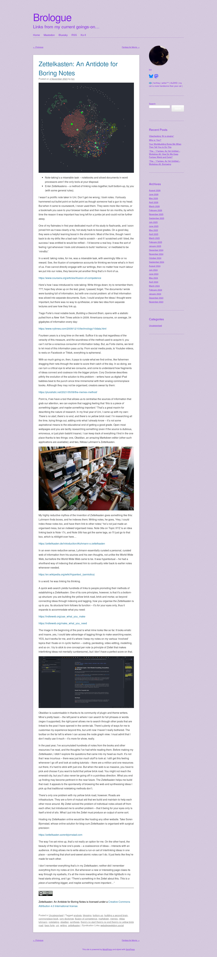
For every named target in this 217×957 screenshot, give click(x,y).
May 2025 (153, 230)
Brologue (52, 17)
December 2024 (156, 250)
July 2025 (153, 222)
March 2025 (154, 238)
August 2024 (154, 265)
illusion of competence (86, 918)
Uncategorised (56, 915)
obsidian (64, 922)
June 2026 (153, 194)
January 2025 (155, 246)
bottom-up (98, 915)
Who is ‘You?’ (155, 140)
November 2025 (156, 214)
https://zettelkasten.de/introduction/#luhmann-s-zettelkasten (72, 543)
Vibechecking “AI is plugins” (161, 136)
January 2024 (155, 293)
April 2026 (153, 202)
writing (63, 925)
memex (114, 918)
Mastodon (49, 35)
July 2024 (153, 269)
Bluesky (63, 35)
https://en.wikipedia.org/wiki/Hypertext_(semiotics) (67, 574)
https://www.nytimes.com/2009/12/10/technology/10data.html (72, 328)
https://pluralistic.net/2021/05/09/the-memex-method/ (68, 392)
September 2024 (156, 261)
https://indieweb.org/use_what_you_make (62, 616)
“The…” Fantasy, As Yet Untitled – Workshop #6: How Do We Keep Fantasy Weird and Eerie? (164, 154)
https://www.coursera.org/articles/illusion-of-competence (70, 278)
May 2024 (153, 277)
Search (152, 103)
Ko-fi (83, 35)
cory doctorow (67, 918)
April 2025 (153, 234)
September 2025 (156, 218)
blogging (87, 915)
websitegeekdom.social (112, 925)
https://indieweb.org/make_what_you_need (63, 623)
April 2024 (153, 281)
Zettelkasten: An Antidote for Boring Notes (78, 68)
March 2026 (154, 206)
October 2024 (155, 258)
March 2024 (154, 285)
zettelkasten (74, 925)
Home (36, 35)
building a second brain (116, 915)
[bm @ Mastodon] (156, 76)
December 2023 (156, 297)
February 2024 (155, 289)
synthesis (74, 922)
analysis (78, 915)
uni (57, 925)
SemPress (130, 949)
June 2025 (153, 226)
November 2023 (156, 301)
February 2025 (155, 242)
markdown (103, 918)
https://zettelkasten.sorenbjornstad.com (60, 834)
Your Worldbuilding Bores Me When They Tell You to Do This (165, 145)
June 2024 (153, 273)
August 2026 (154, 190)
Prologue (38, 47)
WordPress (107, 949)
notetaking (54, 922)
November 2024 (156, 254)
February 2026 (155, 210)
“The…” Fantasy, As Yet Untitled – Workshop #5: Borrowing (164, 163)
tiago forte (49, 925)
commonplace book (48, 918)
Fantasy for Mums (130, 47)
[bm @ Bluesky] (151, 76)
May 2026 (153, 198)
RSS (74, 35)
